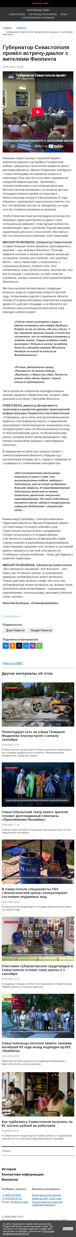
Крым (64, 14)
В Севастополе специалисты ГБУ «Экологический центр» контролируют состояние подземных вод (35, 893)
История (9, 1169)
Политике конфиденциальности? (28, 1232)
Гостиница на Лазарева (43, 14)
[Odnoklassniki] (12, 646)
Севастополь (17, 14)
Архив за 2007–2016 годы (47, 1198)
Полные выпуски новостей (47, 1202)
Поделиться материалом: (21, 639)
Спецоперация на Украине (38, 18)
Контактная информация (22, 1174)
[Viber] (33, 646)
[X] (19, 646)
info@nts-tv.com (19, 1202)
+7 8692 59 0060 (11, 1195)
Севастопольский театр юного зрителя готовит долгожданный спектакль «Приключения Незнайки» (35, 815)
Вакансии (10, 1179)
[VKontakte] (6, 646)
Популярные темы (38, 10)
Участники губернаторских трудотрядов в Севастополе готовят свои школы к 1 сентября (37, 969)
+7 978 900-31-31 (12, 1198)
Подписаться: (12, 624)
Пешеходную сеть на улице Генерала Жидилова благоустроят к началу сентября (33, 735)
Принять (68, 1228)
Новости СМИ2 (13, 663)
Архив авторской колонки (46, 1195)
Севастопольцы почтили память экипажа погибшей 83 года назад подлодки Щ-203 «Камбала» (37, 1047)
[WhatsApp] (39, 646)
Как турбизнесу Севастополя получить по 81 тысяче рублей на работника (37, 1123)
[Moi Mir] (26, 646)
